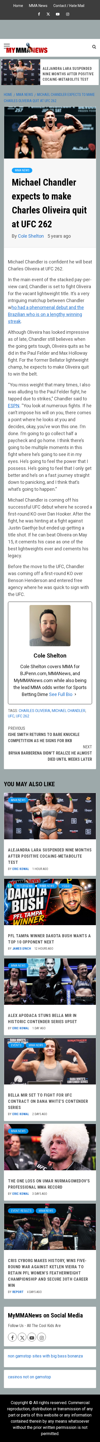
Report (18, 1292)
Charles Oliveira (34, 711)
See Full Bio (60, 694)
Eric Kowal (21, 869)
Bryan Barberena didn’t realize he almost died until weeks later (50, 753)
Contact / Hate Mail (68, 5)
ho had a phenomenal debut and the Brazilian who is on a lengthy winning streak (46, 314)
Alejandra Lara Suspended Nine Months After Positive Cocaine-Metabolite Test (68, 74)
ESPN (13, 405)
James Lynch (22, 948)
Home (18, 5)
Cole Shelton (31, 236)
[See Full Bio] (75, 694)
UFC (11, 716)
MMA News (38, 5)
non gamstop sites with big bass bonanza (45, 1356)
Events (16, 1045)
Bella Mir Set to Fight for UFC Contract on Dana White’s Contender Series (48, 1101)
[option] (50, 72)
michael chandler (68, 711)
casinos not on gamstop (29, 1376)
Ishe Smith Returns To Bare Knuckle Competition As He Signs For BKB (43, 734)
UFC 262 (22, 716)
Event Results (21, 1211)
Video (65, 886)
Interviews (24, 886)
